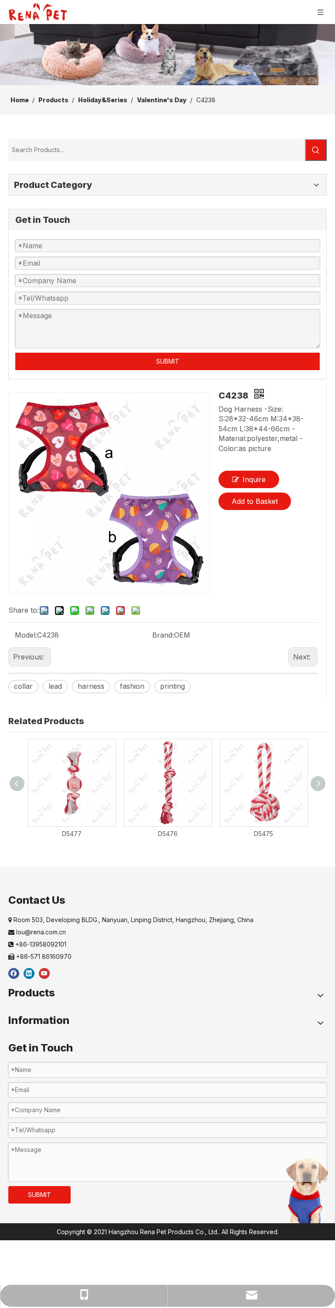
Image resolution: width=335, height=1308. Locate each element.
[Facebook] (13, 973)
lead (55, 686)
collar (23, 686)
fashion (132, 686)
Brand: (163, 635)
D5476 (168, 833)
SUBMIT (167, 361)
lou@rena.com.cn (37, 932)
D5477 (72, 833)
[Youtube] (44, 973)
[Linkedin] (29, 973)
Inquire (254, 479)
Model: (26, 635)
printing (172, 686)
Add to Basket (255, 501)
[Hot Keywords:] (316, 150)
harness (91, 686)
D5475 (263, 833)
